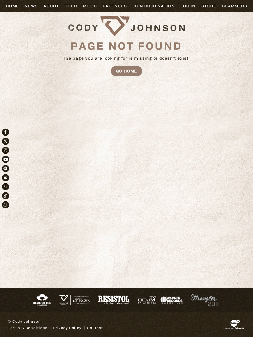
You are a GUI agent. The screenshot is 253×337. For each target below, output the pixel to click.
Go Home (126, 71)
